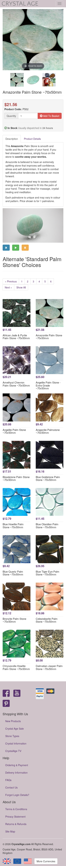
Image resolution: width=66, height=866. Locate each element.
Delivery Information (16, 772)
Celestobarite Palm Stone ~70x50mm (47, 620)
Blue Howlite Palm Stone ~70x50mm (13, 525)
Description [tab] (11, 138)
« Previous (11, 281)
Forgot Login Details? (17, 795)
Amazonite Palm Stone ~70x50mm (49, 336)
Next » (8, 287)
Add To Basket (50, 116)
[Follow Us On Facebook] (6, 693)
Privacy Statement (15, 816)
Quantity (11, 116)
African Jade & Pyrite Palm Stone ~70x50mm (16, 336)
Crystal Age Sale (14, 728)
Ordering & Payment (16, 765)
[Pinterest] (6, 704)
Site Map (10, 831)
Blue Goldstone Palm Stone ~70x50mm (48, 478)
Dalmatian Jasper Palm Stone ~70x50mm (49, 667)
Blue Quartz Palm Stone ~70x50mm (13, 573)
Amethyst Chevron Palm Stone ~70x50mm (16, 383)
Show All (21, 287)
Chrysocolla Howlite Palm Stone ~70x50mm (16, 667)
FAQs (8, 780)
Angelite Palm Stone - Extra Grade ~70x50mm (48, 385)
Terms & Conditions (16, 809)
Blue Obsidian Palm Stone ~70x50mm (47, 525)
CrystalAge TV (13, 751)
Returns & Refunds (15, 824)
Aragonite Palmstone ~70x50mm (48, 431)
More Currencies (46, 861)
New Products (13, 721)
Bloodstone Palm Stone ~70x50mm (16, 478)
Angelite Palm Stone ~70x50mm (14, 431)
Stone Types (12, 736)
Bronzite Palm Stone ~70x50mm (14, 620)
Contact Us (11, 787)
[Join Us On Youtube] (16, 693)
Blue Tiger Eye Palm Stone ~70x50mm (47, 573)
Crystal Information (15, 743)
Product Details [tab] (32, 138)
